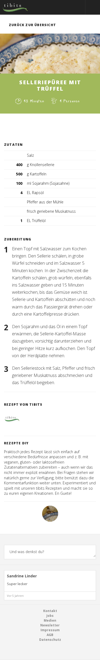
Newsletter (50, 625)
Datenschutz (50, 639)
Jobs (50, 615)
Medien (50, 620)
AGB (50, 635)
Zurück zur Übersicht (32, 25)
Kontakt (50, 611)
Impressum (50, 630)
